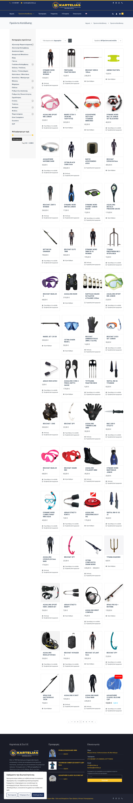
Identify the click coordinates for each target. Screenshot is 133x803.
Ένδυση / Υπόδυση (18, 68)
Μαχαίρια (15, 84)
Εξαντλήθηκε (90, 81)
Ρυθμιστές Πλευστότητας (21, 94)
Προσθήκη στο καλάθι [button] (72, 81)
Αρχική (12, 14)
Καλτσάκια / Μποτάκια (20, 74)
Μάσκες (15, 81)
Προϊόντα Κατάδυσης (25, 14)
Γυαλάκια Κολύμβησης (20, 64)
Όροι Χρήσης (74, 798)
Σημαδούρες (16, 97)
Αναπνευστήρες (18, 51)
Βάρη (14, 58)
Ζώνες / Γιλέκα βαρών (20, 71)
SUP (13, 124)
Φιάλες (14, 111)
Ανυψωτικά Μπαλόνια (20, 54)
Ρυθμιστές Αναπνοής (20, 91)
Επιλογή (46, 83)
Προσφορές (42, 14)
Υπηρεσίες (54, 14)
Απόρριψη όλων (24, 795)
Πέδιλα (14, 87)
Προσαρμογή (12, 795)
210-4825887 (91, 759)
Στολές (14, 101)
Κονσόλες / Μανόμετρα (20, 77)
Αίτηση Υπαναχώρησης (86, 798)
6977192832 (109, 759)
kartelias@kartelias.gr (30, 3)
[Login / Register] (116, 13)
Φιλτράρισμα (17, 139)
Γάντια (14, 61)
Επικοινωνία (77, 14)
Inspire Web (50, 798)
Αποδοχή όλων (38, 795)
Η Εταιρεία (65, 14)
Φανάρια (15, 107)
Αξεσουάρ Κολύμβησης (20, 48)
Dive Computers (18, 117)
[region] (25, 785)
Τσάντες (15, 104)
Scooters (15, 120)
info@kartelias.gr (92, 765)
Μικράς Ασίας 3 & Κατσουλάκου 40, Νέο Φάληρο (102, 752)
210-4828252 (100, 759)
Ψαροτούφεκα (17, 114)
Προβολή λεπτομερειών (51, 85)
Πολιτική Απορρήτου (62, 798)
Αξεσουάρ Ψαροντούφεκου (22, 44)
